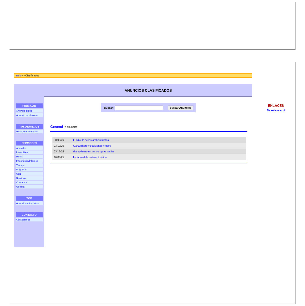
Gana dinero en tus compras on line (93, 151)
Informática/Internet (27, 161)
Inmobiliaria (22, 152)
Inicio (18, 75)
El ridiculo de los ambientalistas (91, 140)
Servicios (21, 178)
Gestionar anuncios (27, 131)
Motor (19, 156)
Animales (21, 148)
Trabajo (20, 165)
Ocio (18, 173)
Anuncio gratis (24, 110)
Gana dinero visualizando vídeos (92, 145)
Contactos (21, 182)
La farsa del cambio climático (90, 157)
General (20, 186)
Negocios (21, 169)
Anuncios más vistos (27, 203)
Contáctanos (23, 219)
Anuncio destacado (27, 115)
